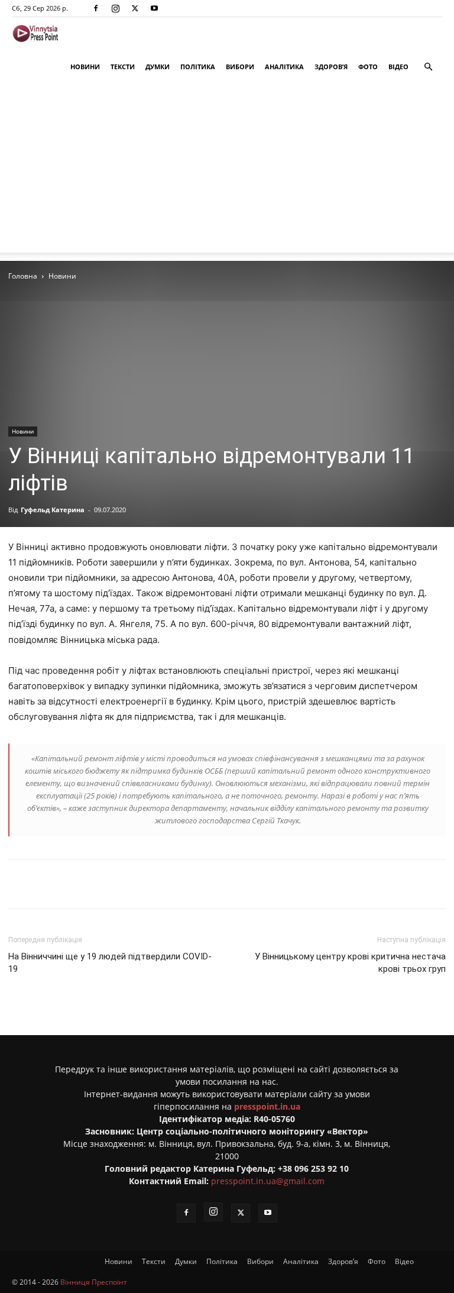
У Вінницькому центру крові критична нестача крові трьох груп (350, 962)
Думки (157, 66)
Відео (398, 66)
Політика (197, 66)
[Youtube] (154, 8)
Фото (368, 66)
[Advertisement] (227, 170)
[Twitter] (135, 8)
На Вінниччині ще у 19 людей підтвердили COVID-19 (110, 962)
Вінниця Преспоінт (93, 1282)
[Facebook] (96, 8)
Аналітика (284, 66)
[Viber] (192, 884)
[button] (428, 67)
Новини (85, 66)
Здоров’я (331, 66)
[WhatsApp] (219, 884)
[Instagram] (115, 8)
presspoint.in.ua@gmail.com (268, 1181)
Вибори (240, 66)
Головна (22, 276)
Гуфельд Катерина (53, 509)
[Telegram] (165, 884)
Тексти (123, 66)
